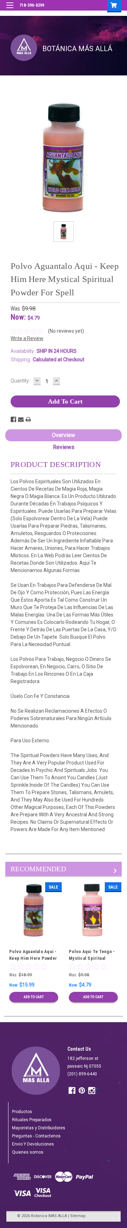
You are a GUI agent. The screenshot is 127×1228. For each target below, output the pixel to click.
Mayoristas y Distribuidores (38, 1127)
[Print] (28, 419)
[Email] (21, 419)
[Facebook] (13, 419)
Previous (106, 870)
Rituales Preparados (32, 1119)
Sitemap (78, 1216)
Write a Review (27, 338)
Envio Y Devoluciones (33, 1144)
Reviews (63, 447)
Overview (63, 435)
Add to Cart (34, 997)
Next (116, 870)
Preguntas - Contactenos (36, 1136)
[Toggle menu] (9, 9)
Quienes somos (27, 1152)
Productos (22, 1111)
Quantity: (20, 380)
